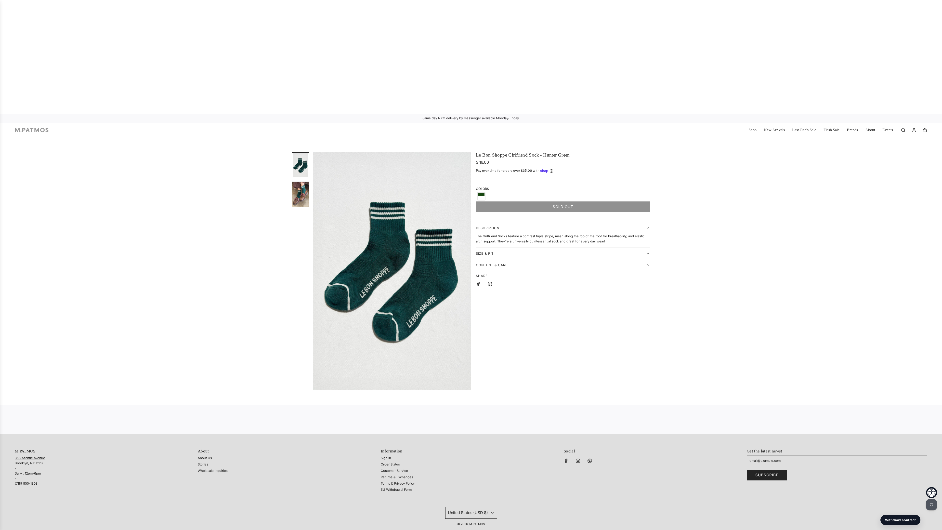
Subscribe (766, 475)
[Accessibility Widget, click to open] (931, 492)
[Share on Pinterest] (490, 284)
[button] (317, 271)
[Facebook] (566, 460)
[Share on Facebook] (478, 284)
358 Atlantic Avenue (30, 458)
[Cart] (924, 130)
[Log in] (914, 130)
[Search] (903, 130)
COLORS (482, 189)
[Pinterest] (589, 460)
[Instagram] (578, 460)
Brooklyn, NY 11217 (29, 463)
